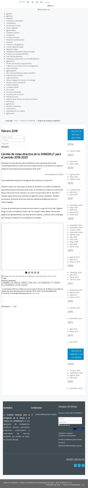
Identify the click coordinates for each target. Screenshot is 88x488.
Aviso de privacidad (71, 484)
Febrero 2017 (75, 297)
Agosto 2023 (75, 174)
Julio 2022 (73, 192)
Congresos (10, 35)
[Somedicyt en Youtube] (37, 2)
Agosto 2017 (75, 292)
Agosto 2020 (75, 235)
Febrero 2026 (75, 151)
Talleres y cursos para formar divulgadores (22, 66)
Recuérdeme (65, 425)
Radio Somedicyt (12, 85)
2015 (70, 311)
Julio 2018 (73, 275)
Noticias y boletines (13, 106)
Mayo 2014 (74, 331)
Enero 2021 (74, 214)
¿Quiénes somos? (13, 33)
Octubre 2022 (75, 190)
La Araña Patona (12, 87)
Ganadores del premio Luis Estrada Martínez (22, 59)
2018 (70, 265)
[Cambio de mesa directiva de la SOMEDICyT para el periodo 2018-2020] (28, 276)
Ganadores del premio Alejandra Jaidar (20, 52)
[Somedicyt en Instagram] (41, 2)
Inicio (16, 120)
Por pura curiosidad (13, 92)
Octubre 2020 (75, 230)
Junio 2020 (74, 239)
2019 (70, 250)
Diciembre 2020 (76, 225)
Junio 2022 (74, 194)
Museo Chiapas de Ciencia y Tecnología (20, 80)
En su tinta (10, 89)
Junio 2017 (74, 295)
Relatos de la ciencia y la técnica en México (22, 99)
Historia (9, 42)
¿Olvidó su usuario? (65, 433)
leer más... (36, 293)
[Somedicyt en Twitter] (33, 2)
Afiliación (9, 18)
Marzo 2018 (74, 277)
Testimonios (11, 23)
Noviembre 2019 (76, 388)
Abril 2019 (73, 259)
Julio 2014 (73, 329)
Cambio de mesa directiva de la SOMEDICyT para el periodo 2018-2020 (30, 284)
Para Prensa (11, 108)
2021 (70, 198)
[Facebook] (75, 465)
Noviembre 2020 (76, 227)
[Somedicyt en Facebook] (28, 2)
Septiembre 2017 (76, 290)
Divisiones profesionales (15, 40)
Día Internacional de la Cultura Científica (20, 73)
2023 (70, 167)
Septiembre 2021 (76, 205)
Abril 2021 (73, 210)
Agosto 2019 (75, 257)
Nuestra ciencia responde (15, 82)
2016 (70, 301)
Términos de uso (53, 484)
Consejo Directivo (13, 37)
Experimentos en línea (14, 75)
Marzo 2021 (74, 212)
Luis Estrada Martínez (14, 56)
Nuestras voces (12, 97)
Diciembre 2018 (76, 272)
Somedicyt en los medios (15, 111)
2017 (70, 283)
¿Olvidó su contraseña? (67, 435)
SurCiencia (10, 101)
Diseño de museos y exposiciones (19, 63)
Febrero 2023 (75, 179)
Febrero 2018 (75, 279)
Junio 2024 (74, 161)
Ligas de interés (12, 78)
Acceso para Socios (13, 25)
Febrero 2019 (75, 262)
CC (84, 484)
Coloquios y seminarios (14, 21)
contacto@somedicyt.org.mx (46, 414)
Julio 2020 (73, 237)
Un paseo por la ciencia (14, 94)
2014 (70, 322)
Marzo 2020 (74, 246)
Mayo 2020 (74, 242)
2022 (70, 183)
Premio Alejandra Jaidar (15, 47)
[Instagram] (83, 465)
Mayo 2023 (74, 177)
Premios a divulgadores (15, 44)
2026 (71, 144)
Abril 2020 (73, 244)
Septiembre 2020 (76, 232)
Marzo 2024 (74, 164)
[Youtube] (79, 465)
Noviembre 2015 (76, 318)
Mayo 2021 (74, 207)
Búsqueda (5, 147)
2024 (71, 154)
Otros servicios (12, 68)
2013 (70, 335)
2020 (71, 218)
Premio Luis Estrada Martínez (17, 54)
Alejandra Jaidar (12, 49)
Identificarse (80, 429)
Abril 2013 (73, 342)
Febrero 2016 (75, 308)
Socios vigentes (12, 28)
